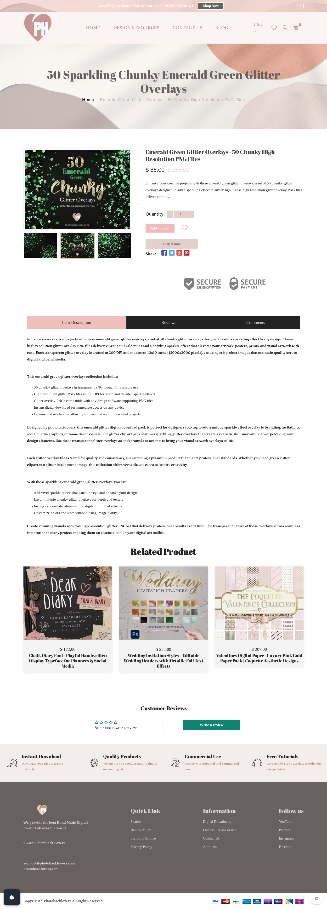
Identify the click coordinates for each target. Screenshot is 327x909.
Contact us (187, 27)
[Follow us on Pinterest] (187, 253)
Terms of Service (143, 838)
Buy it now (172, 244)
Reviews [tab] (168, 322)
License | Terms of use (219, 830)
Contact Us (211, 838)
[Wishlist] (185, 228)
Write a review (212, 725)
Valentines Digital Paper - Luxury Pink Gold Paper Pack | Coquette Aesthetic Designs (259, 658)
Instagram (286, 838)
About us (210, 847)
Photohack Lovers (50, 843)
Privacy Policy (141, 847)
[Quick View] (80, 611)
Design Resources (136, 27)
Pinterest (285, 830)
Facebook (286, 847)
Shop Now (211, 6)
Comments (255, 322)
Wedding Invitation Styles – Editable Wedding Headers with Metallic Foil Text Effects (163, 661)
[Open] (12, 897)
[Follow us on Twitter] (172, 253)
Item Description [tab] (76, 322)
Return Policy (141, 830)
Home (93, 27)
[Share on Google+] (179, 253)
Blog (221, 27)
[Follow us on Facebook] (164, 253)
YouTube (285, 821)
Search (136, 821)
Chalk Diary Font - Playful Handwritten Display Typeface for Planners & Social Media (68, 661)
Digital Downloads (217, 821)
